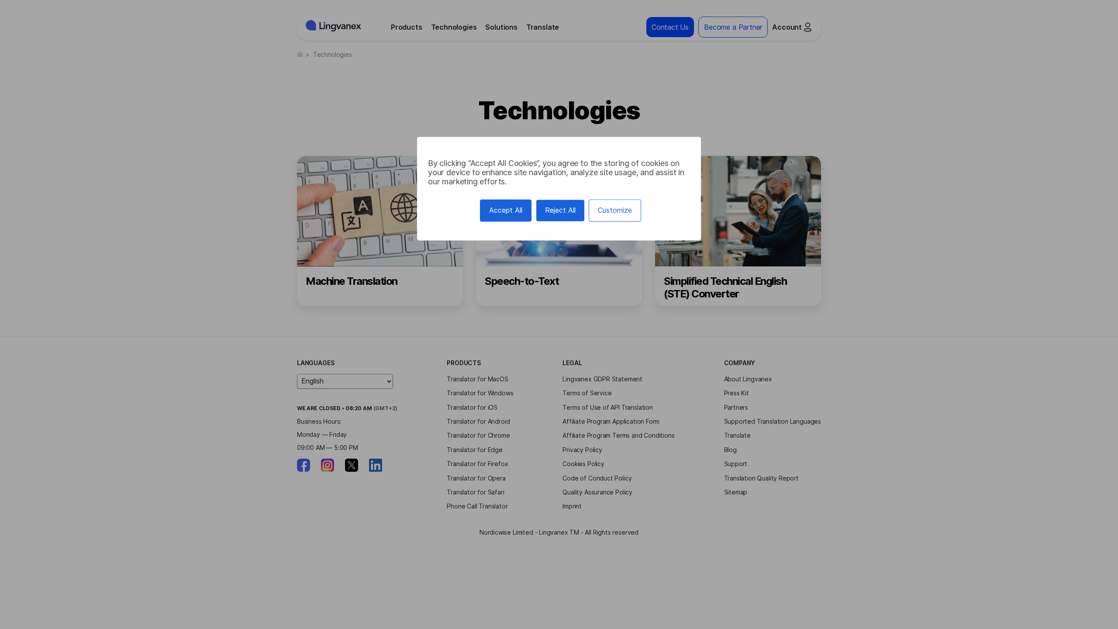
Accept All (505, 210)
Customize (615, 210)
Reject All (560, 210)
